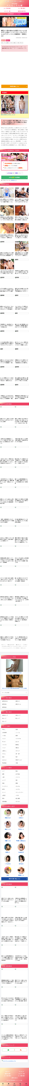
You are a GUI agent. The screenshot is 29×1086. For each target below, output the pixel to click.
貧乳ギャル (18, 704)
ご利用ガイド (13, 180)
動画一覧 (7, 1071)
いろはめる (8, 863)
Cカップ (4, 721)
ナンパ (3, 792)
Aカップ (3, 42)
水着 (14, 42)
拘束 (3, 783)
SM (16, 780)
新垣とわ (3, 40)
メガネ (11, 42)
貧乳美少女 (5, 701)
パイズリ (4, 744)
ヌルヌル (18, 786)
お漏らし (4, 750)
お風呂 (7, 42)
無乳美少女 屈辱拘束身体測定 (14, 672)
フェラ (3, 738)
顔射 (17, 729)
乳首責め (4, 763)
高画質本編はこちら (14, 86)
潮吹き (17, 747)
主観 (17, 763)
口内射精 (4, 732)
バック (3, 747)
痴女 (17, 771)
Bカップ (18, 718)
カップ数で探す (21, 1075)
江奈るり (21, 818)
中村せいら (21, 829)
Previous (1, 22)
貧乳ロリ (8, 40)
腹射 (17, 735)
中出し (3, 729)
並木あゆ (21, 863)
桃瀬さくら (21, 875)
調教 (17, 783)
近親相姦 (4, 801)
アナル (3, 753)
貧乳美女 (4, 704)
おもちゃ (4, 760)
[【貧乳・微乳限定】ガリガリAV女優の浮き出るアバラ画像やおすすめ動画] (14, 22)
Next (28, 22)
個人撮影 (18, 798)
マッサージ (5, 786)
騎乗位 (17, 744)
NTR (3, 789)
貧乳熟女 (4, 707)
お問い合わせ (14, 1077)
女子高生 (18, 774)
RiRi (8, 875)
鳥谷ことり (8, 829)
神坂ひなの (8, 818)
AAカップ (18, 715)
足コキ (17, 741)
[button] (26, 692)
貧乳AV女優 (7, 1073)
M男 (3, 774)
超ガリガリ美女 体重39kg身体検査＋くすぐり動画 (14, 688)
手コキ (21, 42)
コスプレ (18, 789)
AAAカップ (5, 715)
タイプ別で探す (7, 1075)
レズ (3, 771)
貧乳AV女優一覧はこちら (14, 878)
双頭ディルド (19, 760)
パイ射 (17, 42)
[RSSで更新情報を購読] (21, 1049)
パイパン (18, 777)
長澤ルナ (7, 852)
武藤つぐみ (8, 840)
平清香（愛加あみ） (21, 840)
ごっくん (18, 732)
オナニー (18, 750)
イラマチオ (18, 738)
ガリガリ (18, 801)
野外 (3, 798)
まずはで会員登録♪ (14, 177)
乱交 (3, 757)
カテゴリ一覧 (21, 1073)
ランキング (21, 1071)
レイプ (3, 780)
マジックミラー (19, 792)
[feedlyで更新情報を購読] (8, 1049)
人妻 (3, 777)
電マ (17, 757)
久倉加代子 (21, 852)
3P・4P (18, 753)
